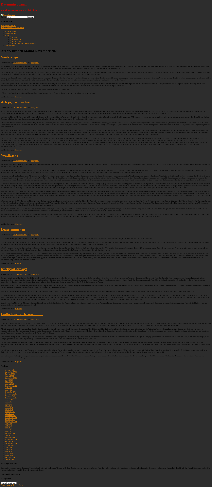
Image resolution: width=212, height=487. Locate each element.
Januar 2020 (9, 436)
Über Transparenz (16, 41)
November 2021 (11, 394)
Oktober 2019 (10, 441)
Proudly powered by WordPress (12, 485)
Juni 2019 (8, 449)
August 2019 (9, 445)
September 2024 (11, 372)
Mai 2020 (8, 428)
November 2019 (11, 439)
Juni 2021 (8, 404)
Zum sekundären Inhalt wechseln (12, 28)
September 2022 (11, 386)
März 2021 (9, 410)
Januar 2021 (9, 414)
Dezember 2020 (10, 416)
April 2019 (9, 453)
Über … (8, 35)
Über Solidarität (15, 39)
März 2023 (9, 382)
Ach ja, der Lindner (16, 102)
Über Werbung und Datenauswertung (23, 43)
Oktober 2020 (10, 420)
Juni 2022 (8, 390)
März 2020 (9, 432)
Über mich (13, 37)
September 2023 (11, 378)
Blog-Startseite (10, 31)
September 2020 (11, 422)
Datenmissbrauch (14, 4)
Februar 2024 (10, 374)
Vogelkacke (9, 155)
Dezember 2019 (10, 437)
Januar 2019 (9, 459)
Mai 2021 (8, 406)
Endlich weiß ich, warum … (22, 314)
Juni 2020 (8, 426)
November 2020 (11, 418)
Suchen (3, 17)
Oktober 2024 (10, 370)
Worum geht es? (11, 33)
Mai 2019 (8, 451)
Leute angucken (13, 229)
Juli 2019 (8, 447)
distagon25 (35, 63)
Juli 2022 (8, 388)
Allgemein (18, 97)
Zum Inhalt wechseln (8, 26)
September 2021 (11, 398)
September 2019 (11, 443)
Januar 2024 (9, 376)
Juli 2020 (8, 424)
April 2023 (9, 380)
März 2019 (9, 455)
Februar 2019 (10, 457)
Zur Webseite (10, 45)
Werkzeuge (9, 57)
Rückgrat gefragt (14, 269)
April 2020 (9, 430)
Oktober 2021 (10, 396)
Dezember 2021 (10, 392)
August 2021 (9, 400)
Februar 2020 (10, 434)
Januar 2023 (9, 384)
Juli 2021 (8, 402)
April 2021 (9, 408)
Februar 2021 (10, 412)
